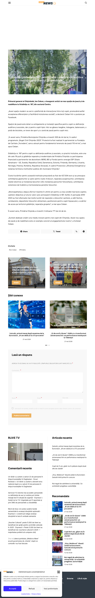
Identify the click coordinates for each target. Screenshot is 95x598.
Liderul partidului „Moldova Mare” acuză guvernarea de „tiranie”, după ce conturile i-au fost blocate (23, 541)
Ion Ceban (13, 250)
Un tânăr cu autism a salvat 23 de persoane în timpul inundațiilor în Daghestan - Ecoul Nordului (25, 479)
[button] (58, 572)
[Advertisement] (47, 27)
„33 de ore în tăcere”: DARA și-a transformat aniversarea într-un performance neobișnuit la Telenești (68, 335)
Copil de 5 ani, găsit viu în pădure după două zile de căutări (74, 533)
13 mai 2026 (68, 539)
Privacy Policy (36, 594)
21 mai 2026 (27, 339)
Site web (65, 398)
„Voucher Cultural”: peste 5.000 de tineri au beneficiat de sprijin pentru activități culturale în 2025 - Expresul (25, 524)
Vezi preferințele (51, 589)
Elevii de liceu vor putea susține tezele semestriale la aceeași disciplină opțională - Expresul (24, 511)
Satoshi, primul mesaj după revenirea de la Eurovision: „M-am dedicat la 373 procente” (26, 334)
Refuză (32, 589)
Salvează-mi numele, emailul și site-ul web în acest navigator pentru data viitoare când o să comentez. (48, 408)
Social (14, 72)
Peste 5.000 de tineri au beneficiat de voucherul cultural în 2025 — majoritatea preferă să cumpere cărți (25, 529)
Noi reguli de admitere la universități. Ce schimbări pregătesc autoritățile (74, 559)
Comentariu (16, 370)
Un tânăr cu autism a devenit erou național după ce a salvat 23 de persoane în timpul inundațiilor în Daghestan (25, 484)
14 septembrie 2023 (18, 86)
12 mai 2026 (68, 552)
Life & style (82, 578)
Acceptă (12, 589)
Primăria (23, 250)
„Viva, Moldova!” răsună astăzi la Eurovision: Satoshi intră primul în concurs (73, 546)
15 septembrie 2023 (60, 277)
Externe (70, 578)
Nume (14, 398)
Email (39, 398)
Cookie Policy (25, 594)
